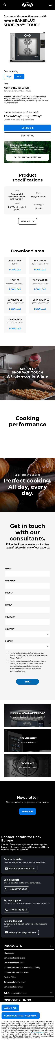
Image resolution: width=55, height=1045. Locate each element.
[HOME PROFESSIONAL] (27, 4)
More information (37, 1032)
